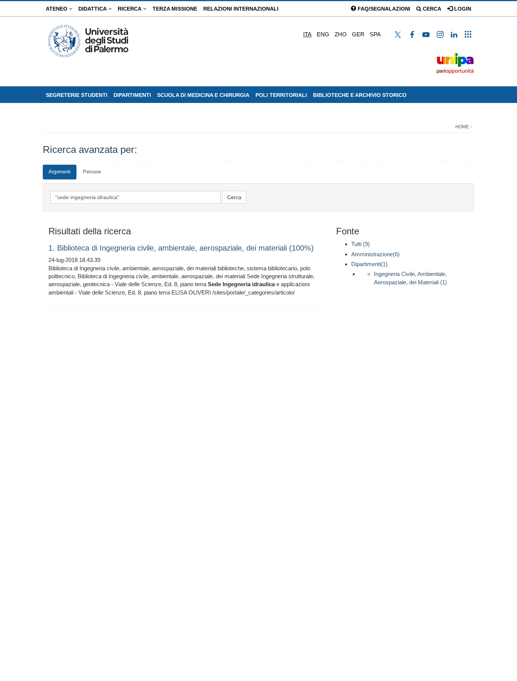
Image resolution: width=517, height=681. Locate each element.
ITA (307, 34)
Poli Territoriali (281, 95)
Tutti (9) (360, 244)
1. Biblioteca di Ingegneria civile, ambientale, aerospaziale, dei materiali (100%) (181, 248)
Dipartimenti (132, 95)
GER (358, 34)
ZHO (341, 34)
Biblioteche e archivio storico (359, 95)
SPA (375, 34)
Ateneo (57, 9)
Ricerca (130, 9)
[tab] (59, 172)
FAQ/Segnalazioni (383, 9)
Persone (92, 172)
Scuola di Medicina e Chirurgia (203, 95)
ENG (323, 34)
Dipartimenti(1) (369, 264)
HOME (462, 126)
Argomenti (59, 172)
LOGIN (462, 9)
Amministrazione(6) (375, 254)
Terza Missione (175, 9)
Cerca (431, 9)
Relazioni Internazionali (241, 9)
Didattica (93, 9)
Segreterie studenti (76, 95)
